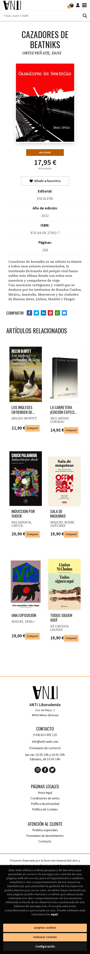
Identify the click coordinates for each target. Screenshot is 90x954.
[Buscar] (85, 15)
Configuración (45, 946)
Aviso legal (45, 793)
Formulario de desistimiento (45, 836)
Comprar (32, 428)
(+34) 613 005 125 (45, 735)
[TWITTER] (52, 770)
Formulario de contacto (45, 748)
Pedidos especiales (45, 830)
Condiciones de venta (45, 798)
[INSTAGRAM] (38, 770)
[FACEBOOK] (45, 770)
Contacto (45, 841)
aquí (54, 914)
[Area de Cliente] (78, 5)
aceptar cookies (45, 928)
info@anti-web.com (45, 742)
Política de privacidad (45, 804)
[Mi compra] (71, 5)
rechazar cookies (45, 937)
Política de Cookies (45, 809)
